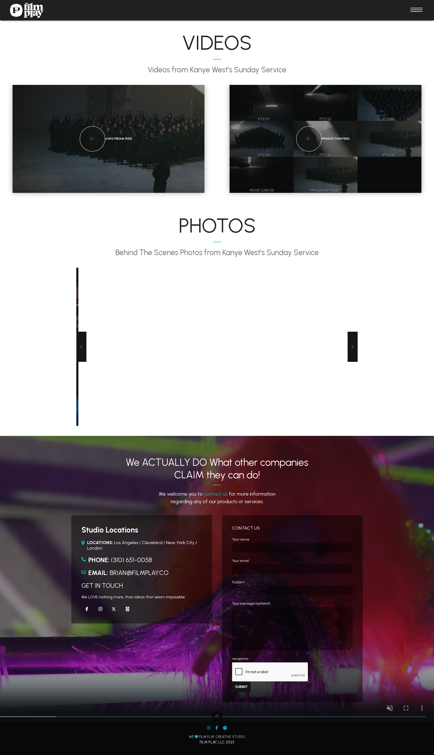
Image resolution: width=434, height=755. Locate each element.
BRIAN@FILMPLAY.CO (139, 572)
